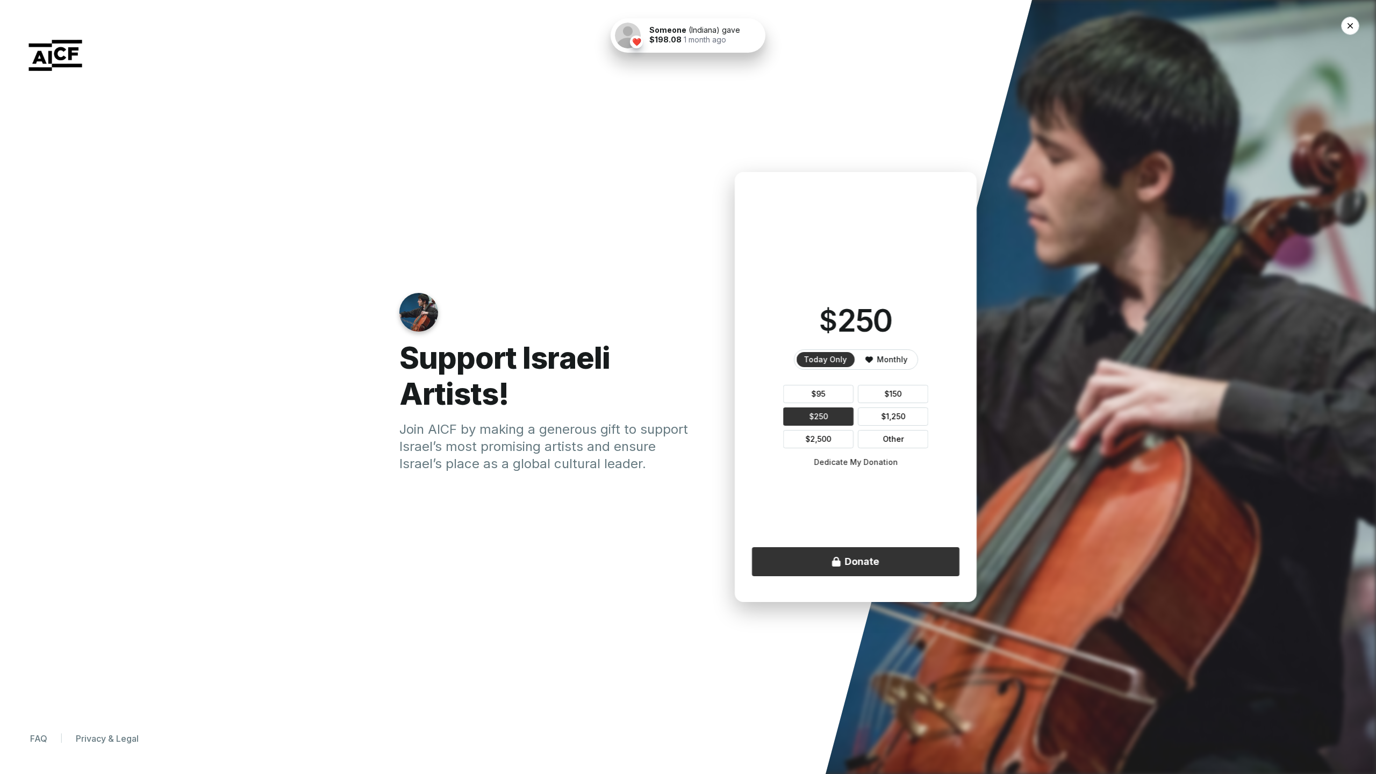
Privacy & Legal (107, 738)
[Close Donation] (1350, 25)
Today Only (825, 359)
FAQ (38, 738)
